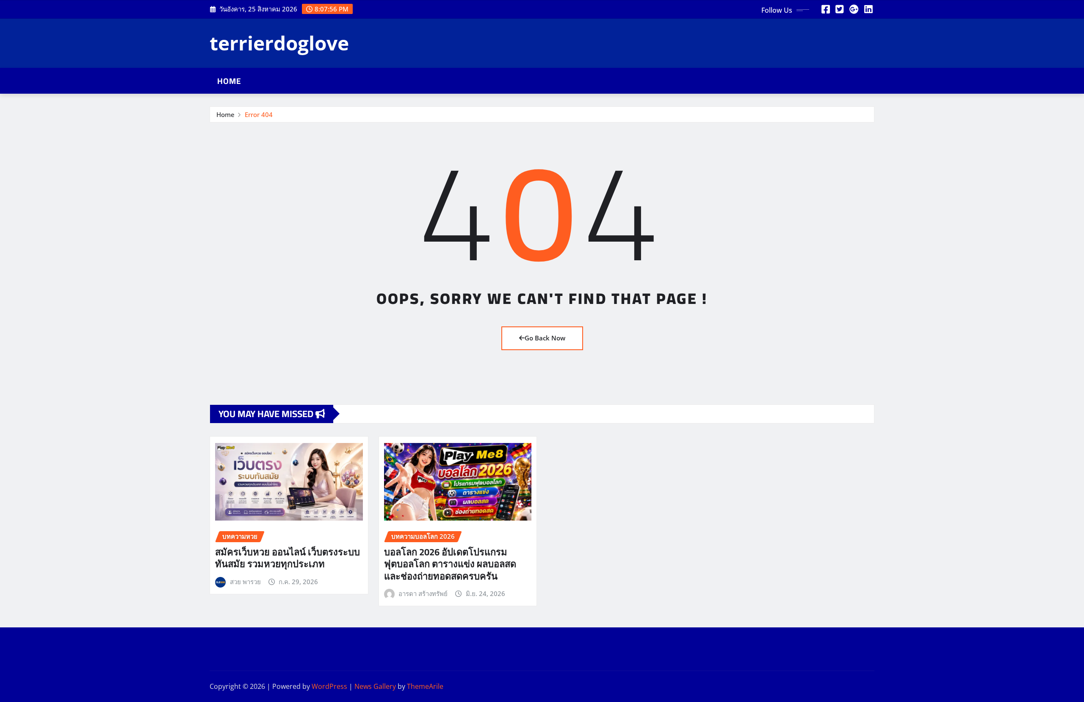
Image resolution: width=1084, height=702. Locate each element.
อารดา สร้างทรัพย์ (423, 593)
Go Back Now (545, 338)
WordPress (329, 686)
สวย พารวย (245, 581)
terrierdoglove (279, 43)
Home (229, 81)
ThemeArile (425, 686)
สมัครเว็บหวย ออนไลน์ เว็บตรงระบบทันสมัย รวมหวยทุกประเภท (287, 558)
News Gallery (375, 686)
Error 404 (259, 114)
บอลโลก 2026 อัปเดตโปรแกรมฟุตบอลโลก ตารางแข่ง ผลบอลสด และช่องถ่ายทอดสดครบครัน (450, 564)
